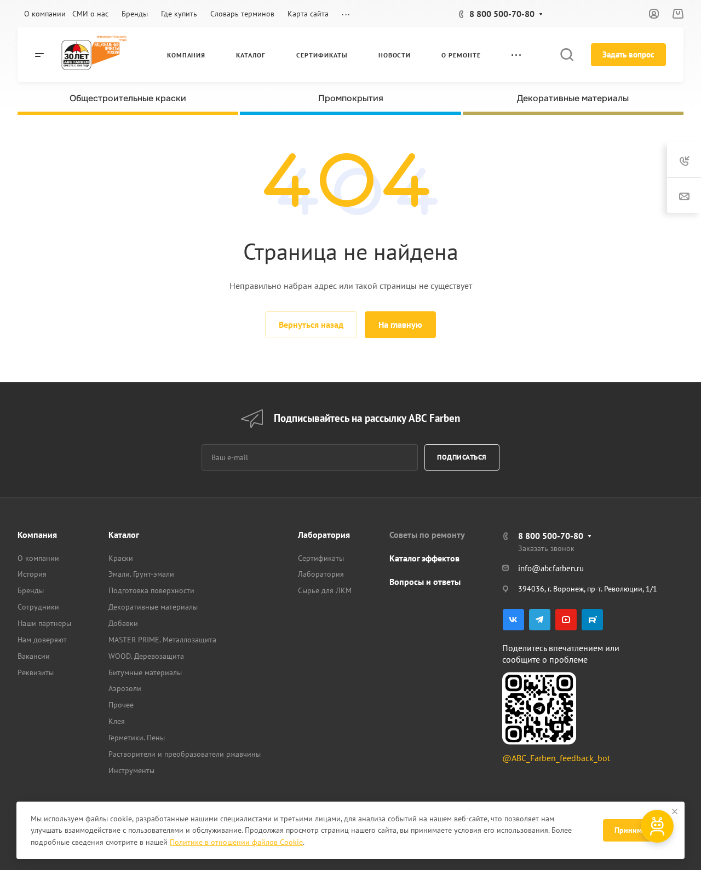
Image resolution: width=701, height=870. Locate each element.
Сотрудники (38, 607)
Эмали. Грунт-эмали (141, 574)
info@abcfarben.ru (551, 568)
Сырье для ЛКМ (325, 590)
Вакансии (34, 656)
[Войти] (654, 14)
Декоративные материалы (153, 607)
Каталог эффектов (424, 558)
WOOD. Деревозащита (146, 656)
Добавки (123, 623)
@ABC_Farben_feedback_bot (556, 757)
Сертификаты (321, 558)
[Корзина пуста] (677, 13)
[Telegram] (539, 619)
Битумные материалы (145, 672)
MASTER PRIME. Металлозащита (162, 640)
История (32, 574)
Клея (116, 721)
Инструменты (131, 770)
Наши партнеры (44, 623)
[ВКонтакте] (513, 619)
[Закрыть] (675, 811)
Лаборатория (324, 534)
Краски (120, 558)
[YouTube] (566, 619)
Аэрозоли (124, 688)
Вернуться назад (311, 324)
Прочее (121, 705)
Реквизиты (36, 672)
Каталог (123, 534)
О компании (38, 558)
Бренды (31, 590)
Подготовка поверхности (151, 590)
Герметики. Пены (136, 738)
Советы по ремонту (427, 534)
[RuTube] (592, 619)
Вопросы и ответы (425, 581)
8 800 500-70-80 (502, 13)
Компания (37, 534)
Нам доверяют (42, 640)
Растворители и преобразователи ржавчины (184, 754)
